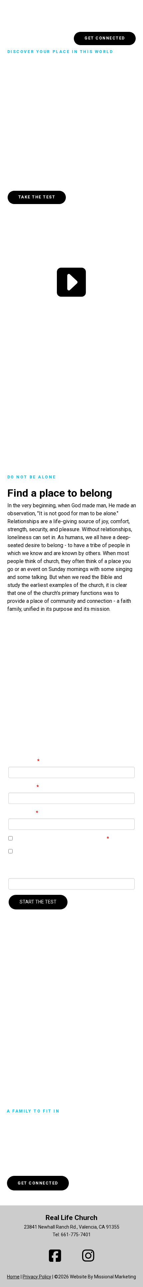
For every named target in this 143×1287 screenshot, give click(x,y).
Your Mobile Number (34, 872)
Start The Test (38, 901)
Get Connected (104, 38)
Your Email (22, 813)
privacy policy (89, 838)
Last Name (22, 787)
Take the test (37, 197)
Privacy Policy (37, 1276)
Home (13, 1276)
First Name (22, 761)
